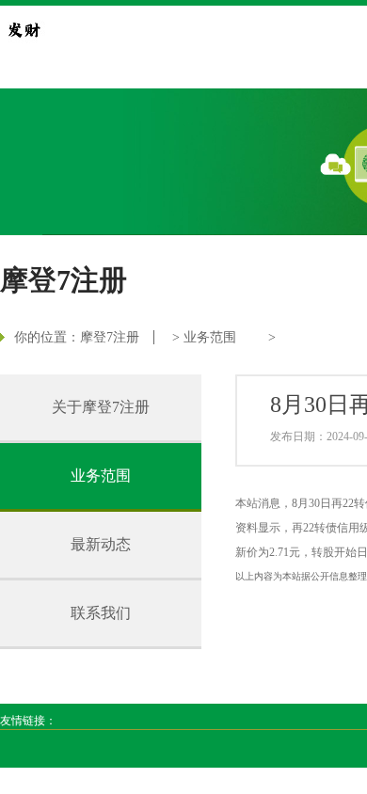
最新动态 (101, 544)
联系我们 (101, 613)
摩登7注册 (109, 337)
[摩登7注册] (23, 29)
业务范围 (210, 337)
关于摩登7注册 (101, 407)
